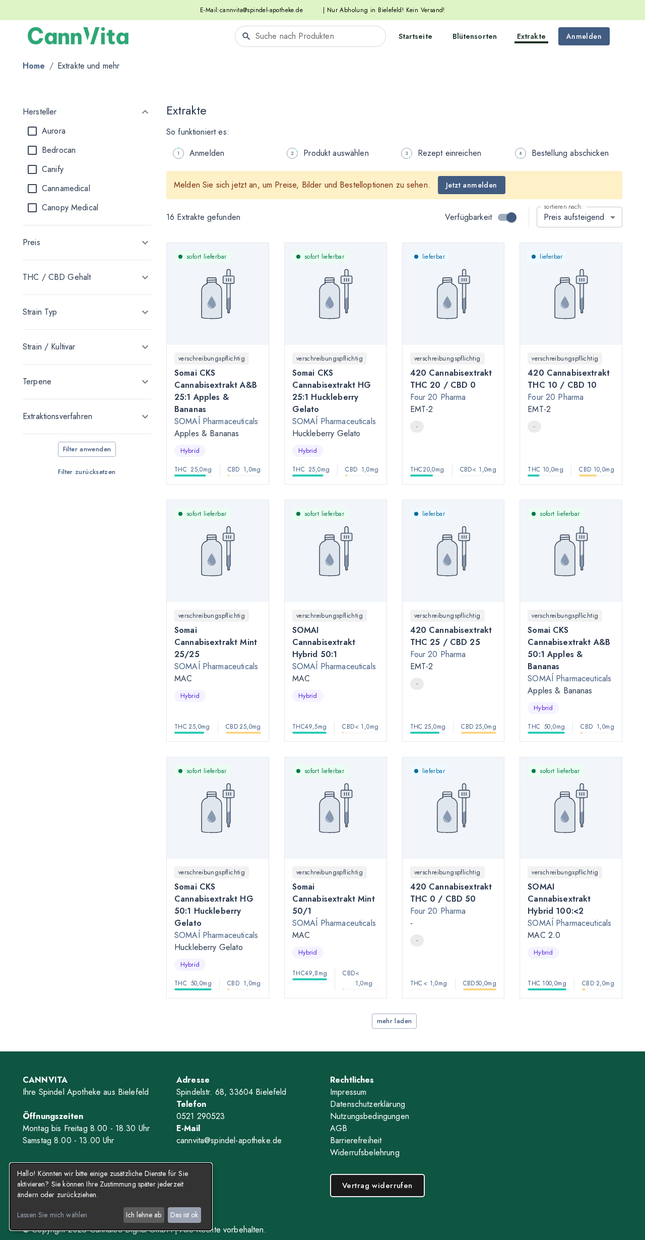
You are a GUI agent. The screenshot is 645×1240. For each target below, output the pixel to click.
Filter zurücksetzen (86, 472)
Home (34, 66)
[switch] (511, 217)
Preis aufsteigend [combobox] (574, 217)
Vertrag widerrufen (377, 1185)
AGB (338, 1128)
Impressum (348, 1092)
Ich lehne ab (143, 1215)
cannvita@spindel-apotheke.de (261, 10)
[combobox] (310, 36)
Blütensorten (475, 36)
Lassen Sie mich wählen (52, 1215)
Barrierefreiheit (355, 1140)
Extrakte (531, 36)
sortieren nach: (563, 206)
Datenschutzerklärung (367, 1104)
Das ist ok (184, 1215)
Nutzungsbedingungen (369, 1116)
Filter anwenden (87, 449)
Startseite (415, 36)
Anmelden (584, 36)
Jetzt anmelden (471, 185)
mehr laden (394, 1021)
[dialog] (111, 1196)
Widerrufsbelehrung (365, 1152)
